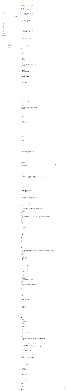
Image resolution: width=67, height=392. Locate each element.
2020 (2, 19)
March (3, 37)
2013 (2, 23)
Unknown (22, 253)
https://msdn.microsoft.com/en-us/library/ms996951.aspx (57, 384)
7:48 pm (23, 386)
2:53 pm (23, 325)
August (3, 31)
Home (43, 388)
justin (22, 281)
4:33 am (23, 161)
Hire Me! (3, 7)
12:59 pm (23, 334)
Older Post (64, 388)
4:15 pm (23, 329)
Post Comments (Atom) (24, 389)
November (3, 29)
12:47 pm (23, 275)
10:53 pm (23, 286)
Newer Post (21, 388)
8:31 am (23, 280)
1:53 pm (23, 136)
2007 (2, 27)
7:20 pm (23, 293)
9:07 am (23, 206)
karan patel (23, 335)
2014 (2, 22)
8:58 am (23, 194)
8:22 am (23, 173)
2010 (2, 25)
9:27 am (23, 319)
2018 (2, 20)
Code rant (33, 2)
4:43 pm (23, 51)
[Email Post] (27, 45)
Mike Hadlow (23, 106)
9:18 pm (23, 222)
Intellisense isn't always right (4, 35)
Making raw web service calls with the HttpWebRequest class (27, 5)
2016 (2, 21)
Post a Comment (22, 387)
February (3, 38)
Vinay (22, 276)
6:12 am (23, 381)
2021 (2, 18)
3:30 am (23, 210)
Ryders (22, 174)
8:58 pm (23, 105)
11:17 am (23, 114)
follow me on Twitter (16, 16)
